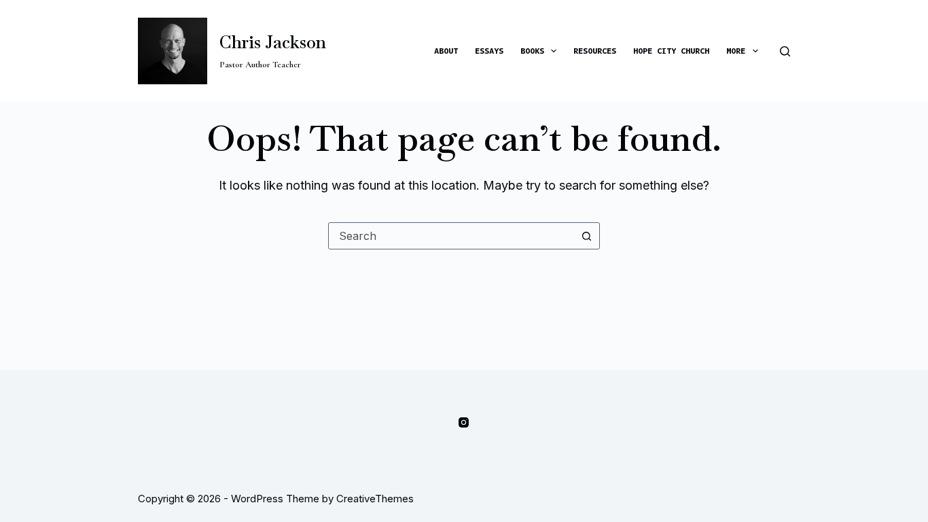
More (735, 50)
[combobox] (451, 235)
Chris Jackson (272, 42)
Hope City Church (671, 50)
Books (532, 50)
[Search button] (586, 236)
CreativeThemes (375, 498)
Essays (489, 50)
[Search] (785, 51)
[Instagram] (464, 422)
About (446, 50)
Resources (594, 50)
